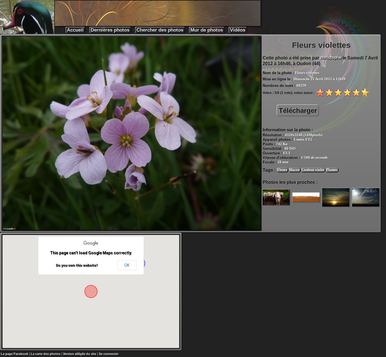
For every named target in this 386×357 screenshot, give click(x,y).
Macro (294, 169)
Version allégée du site (79, 354)
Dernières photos (110, 30)
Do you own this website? (76, 265)
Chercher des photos (159, 30)
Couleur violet (313, 169)
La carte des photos (45, 354)
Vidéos (237, 30)
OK (126, 265)
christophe (330, 57)
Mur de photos (206, 30)
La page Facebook (14, 354)
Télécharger (298, 110)
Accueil (75, 30)
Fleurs (282, 169)
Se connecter (108, 354)
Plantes (332, 169)
